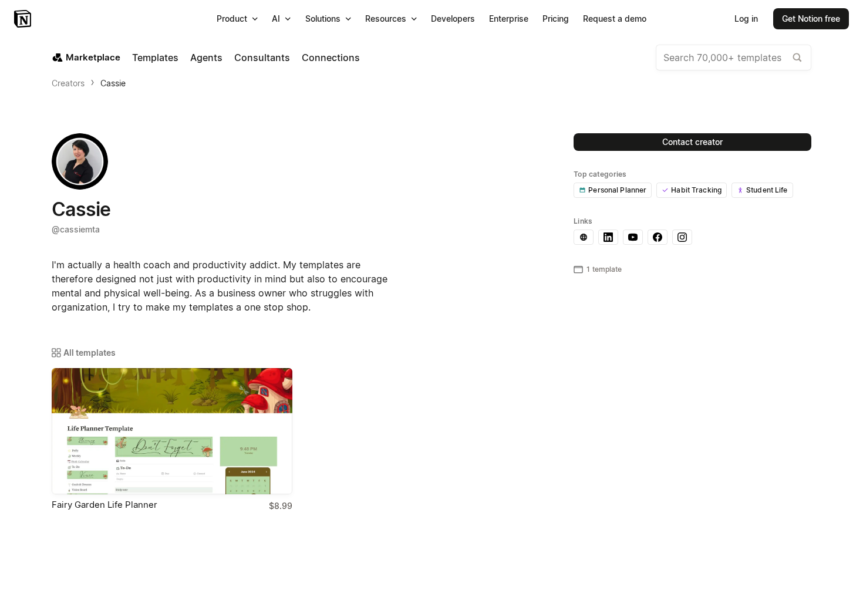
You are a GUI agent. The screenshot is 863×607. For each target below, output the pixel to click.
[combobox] (733, 57)
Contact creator (692, 142)
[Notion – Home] (23, 19)
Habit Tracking (696, 190)
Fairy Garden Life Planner (104, 504)
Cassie (113, 83)
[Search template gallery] (797, 57)
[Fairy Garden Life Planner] (172, 431)
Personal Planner (617, 190)
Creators (68, 83)
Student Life (767, 190)
